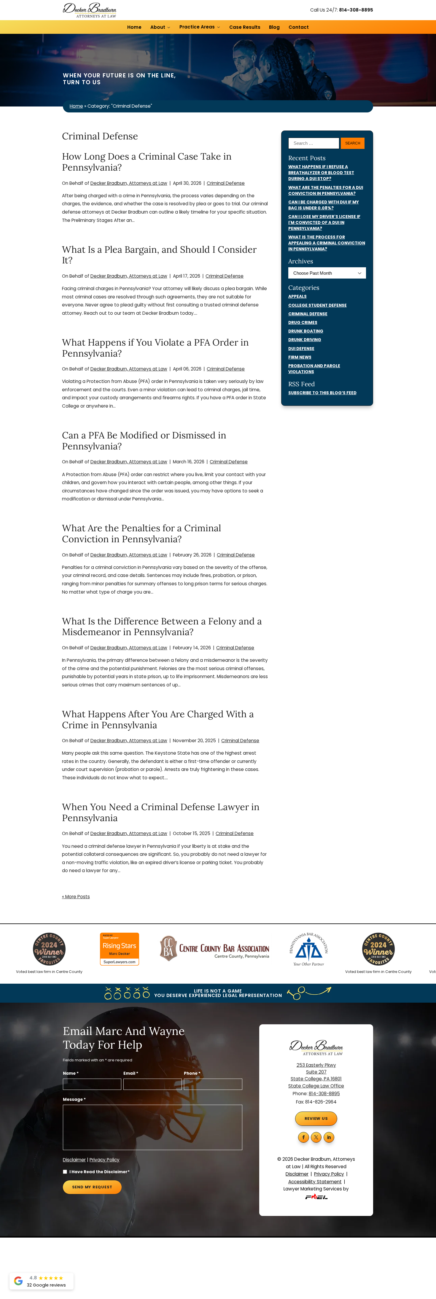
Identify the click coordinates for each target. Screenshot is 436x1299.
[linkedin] (329, 1137)
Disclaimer (74, 1160)
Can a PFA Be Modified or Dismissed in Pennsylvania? (144, 440)
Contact (299, 27)
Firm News (299, 357)
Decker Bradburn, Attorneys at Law (128, 183)
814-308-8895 (356, 10)
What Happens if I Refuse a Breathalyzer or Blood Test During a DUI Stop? (321, 173)
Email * (130, 1073)
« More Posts (76, 896)
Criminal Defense (226, 183)
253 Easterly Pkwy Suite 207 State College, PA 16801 (316, 1072)
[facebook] (303, 1137)
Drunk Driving (304, 340)
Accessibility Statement (315, 1182)
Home (134, 27)
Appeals (297, 296)
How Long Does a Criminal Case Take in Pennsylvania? (147, 161)
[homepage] (89, 10)
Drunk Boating (305, 331)
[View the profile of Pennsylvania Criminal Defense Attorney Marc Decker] (102, 950)
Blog (274, 27)
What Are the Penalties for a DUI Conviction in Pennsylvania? (325, 190)
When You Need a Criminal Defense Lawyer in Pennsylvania (161, 812)
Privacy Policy (105, 1160)
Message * (74, 1099)
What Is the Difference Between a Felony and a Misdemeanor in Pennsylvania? (162, 626)
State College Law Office (316, 1086)
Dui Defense (301, 349)
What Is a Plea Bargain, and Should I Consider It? (159, 255)
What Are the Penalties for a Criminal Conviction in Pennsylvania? (141, 533)
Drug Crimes (302, 322)
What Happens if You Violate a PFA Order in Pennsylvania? (155, 347)
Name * (71, 1073)
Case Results (244, 27)
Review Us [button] (316, 1118)
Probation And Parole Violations (314, 369)
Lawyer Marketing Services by (316, 1189)
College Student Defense (317, 305)
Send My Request (92, 1187)
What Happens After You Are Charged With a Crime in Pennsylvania (158, 719)
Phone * (192, 1073)
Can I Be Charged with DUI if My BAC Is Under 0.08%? (323, 205)
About (157, 27)
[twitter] (316, 1137)
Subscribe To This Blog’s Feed (322, 393)
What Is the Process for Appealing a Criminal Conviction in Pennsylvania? (326, 243)
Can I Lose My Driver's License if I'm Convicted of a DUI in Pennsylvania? (324, 222)
